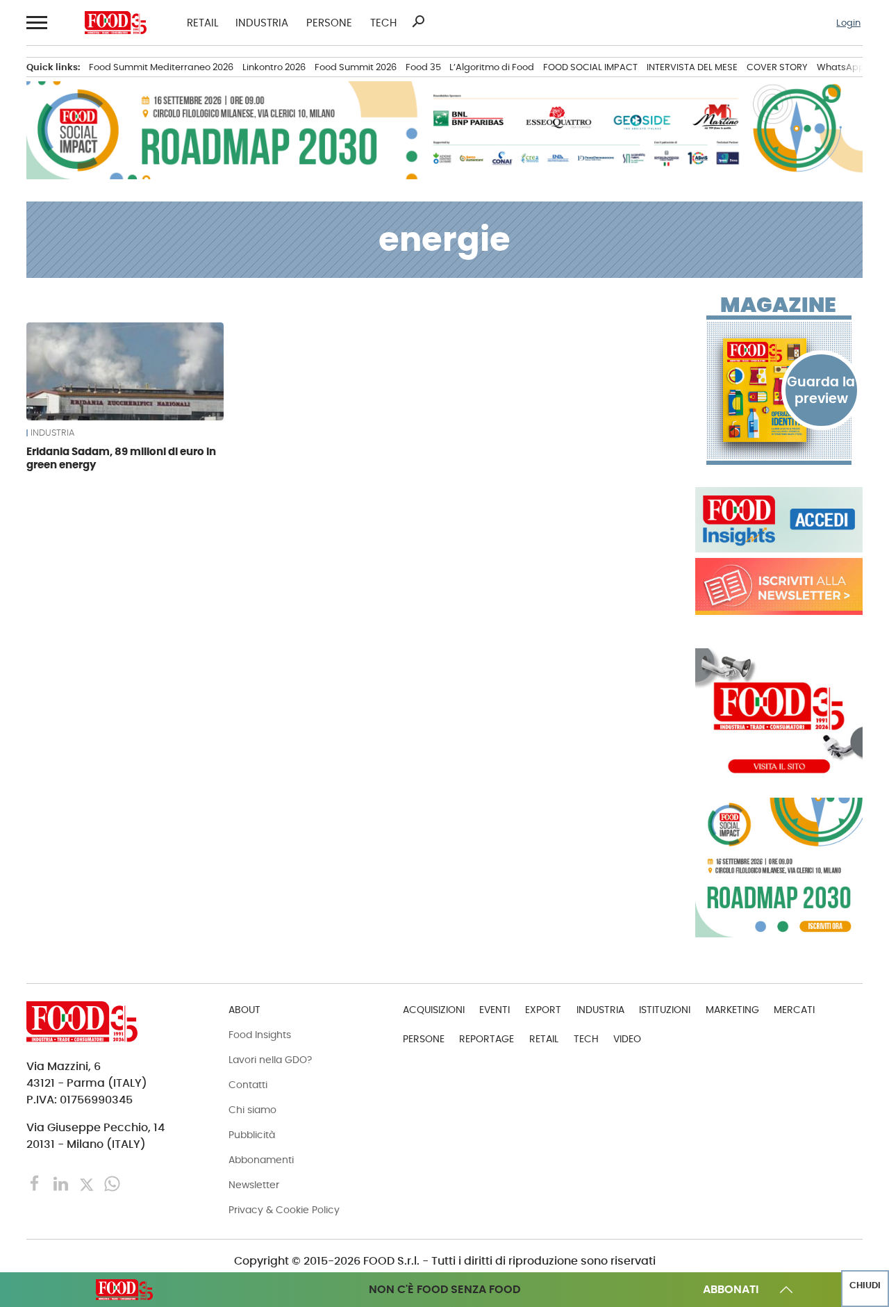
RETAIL (202, 22)
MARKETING (732, 1010)
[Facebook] (36, 1183)
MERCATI (794, 1010)
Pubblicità (252, 1135)
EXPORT (543, 1010)
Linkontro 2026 (274, 67)
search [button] (418, 21)
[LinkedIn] (62, 1183)
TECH (383, 22)
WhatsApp (841, 67)
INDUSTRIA (261, 22)
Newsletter (254, 1185)
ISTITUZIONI (664, 1010)
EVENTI (494, 1010)
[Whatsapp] (112, 1183)
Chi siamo (252, 1110)
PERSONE (329, 22)
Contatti (248, 1085)
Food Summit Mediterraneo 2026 (161, 67)
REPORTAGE (486, 1039)
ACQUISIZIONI (434, 1010)
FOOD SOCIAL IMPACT (590, 67)
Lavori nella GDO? (270, 1060)
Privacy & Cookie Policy (284, 1210)
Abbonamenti (261, 1160)
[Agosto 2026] (779, 389)
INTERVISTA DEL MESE (692, 67)
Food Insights (260, 1035)
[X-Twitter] (88, 1183)
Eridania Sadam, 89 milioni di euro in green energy (121, 458)
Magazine (778, 305)
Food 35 (423, 67)
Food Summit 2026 (356, 67)
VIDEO (627, 1039)
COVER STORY (777, 67)
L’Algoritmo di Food (491, 67)
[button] (35, 23)
